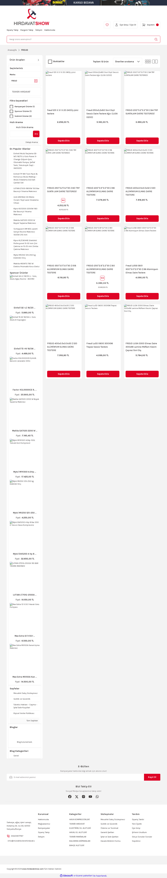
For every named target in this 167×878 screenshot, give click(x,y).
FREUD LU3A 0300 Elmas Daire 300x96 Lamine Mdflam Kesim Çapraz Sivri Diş (141, 347)
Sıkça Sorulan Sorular (142, 837)
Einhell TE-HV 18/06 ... (24, 348)
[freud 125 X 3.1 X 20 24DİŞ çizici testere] (64, 89)
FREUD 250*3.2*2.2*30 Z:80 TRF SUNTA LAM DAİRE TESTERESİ (63, 190)
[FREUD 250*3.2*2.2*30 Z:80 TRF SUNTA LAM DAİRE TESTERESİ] (64, 167)
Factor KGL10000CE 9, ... (25, 390)
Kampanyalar (44, 828)
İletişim (41, 837)
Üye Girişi (136, 828)
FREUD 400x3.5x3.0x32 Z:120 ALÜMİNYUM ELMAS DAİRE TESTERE (140, 191)
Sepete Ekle (63, 140)
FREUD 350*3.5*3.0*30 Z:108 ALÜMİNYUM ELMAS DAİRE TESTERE (61, 269)
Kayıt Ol (152, 777)
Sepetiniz (136, 841)
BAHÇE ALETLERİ (76, 845)
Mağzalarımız (44, 824)
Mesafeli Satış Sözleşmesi (113, 819)
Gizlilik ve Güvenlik (109, 824)
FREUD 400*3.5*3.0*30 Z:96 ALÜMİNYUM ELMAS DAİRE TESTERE (100, 191)
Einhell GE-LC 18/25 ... (24, 307)
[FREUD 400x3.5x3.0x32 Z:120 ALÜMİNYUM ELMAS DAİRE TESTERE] (142, 167)
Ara (36, 134)
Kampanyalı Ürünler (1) (25, 107)
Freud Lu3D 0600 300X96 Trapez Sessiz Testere (99, 345)
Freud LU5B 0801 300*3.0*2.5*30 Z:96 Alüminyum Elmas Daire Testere (142, 269)
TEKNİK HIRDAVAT (77, 824)
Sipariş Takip (44, 832)
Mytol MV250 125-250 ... (25, 513)
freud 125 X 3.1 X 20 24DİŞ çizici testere (62, 112)
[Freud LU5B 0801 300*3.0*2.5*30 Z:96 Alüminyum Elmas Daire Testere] (142, 245)
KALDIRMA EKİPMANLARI (79, 841)
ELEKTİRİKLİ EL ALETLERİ (80, 828)
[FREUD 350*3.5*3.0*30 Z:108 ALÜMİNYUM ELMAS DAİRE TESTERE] (64, 245)
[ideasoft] (66, 875)
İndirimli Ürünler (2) (23, 116)
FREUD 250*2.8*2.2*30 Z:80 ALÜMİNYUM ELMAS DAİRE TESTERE (100, 269)
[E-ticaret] (83, 875)
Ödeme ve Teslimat (109, 828)
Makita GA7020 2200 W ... (24, 430)
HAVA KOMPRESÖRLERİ (79, 819)
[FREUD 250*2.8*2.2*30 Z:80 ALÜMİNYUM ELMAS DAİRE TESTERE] (103, 245)
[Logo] (32, 17)
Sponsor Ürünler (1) (23, 111)
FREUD (24, 50)
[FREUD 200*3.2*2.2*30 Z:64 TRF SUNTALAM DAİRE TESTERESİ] (142, 89)
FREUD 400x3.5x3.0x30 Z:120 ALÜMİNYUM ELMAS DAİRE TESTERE (62, 347)
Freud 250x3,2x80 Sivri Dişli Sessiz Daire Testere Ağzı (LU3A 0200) (102, 113)
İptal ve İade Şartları (109, 837)
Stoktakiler (59, 61)
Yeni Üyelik (137, 824)
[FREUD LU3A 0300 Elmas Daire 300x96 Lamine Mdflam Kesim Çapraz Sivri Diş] (142, 322)
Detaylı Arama (31, 142)
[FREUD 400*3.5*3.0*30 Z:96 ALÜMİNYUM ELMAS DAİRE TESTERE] (103, 167)
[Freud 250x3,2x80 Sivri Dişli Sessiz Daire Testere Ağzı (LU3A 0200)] (103, 89)
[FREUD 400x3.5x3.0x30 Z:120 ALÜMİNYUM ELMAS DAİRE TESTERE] (64, 322)
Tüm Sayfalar (32, 721)
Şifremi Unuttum (139, 832)
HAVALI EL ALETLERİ (78, 832)
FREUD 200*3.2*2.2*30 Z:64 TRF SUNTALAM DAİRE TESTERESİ (142, 112)
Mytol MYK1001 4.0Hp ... (24, 472)
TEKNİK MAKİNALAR (77, 837)
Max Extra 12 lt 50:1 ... (25, 636)
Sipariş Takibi (138, 819)
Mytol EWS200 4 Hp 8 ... (24, 554)
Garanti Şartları (107, 832)
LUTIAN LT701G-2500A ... (25, 595)
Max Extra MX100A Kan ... (24, 677)
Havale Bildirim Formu (111, 841)
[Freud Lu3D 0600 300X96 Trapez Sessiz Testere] (103, 322)
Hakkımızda (43, 819)
